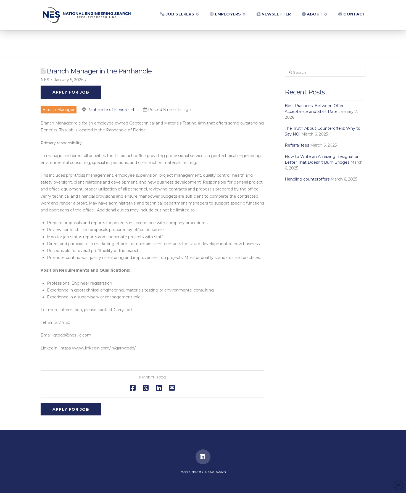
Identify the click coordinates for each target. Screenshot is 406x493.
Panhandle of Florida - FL (111, 109)
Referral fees (297, 145)
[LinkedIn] (203, 456)
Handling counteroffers (307, 179)
